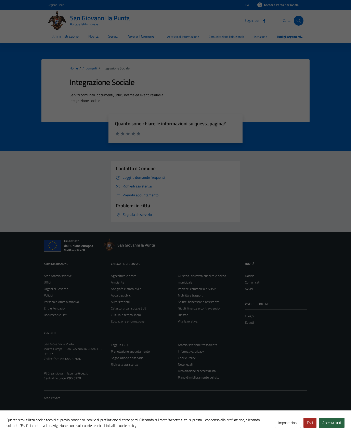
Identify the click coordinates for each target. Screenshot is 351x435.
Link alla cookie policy (120, 425)
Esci (310, 422)
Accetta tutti (331, 422)
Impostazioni (288, 422)
